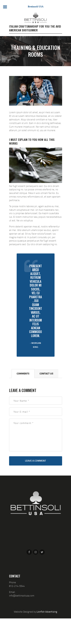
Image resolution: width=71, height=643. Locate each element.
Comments (23, 373)
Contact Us (46, 373)
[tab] (23, 373)
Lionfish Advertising (47, 611)
